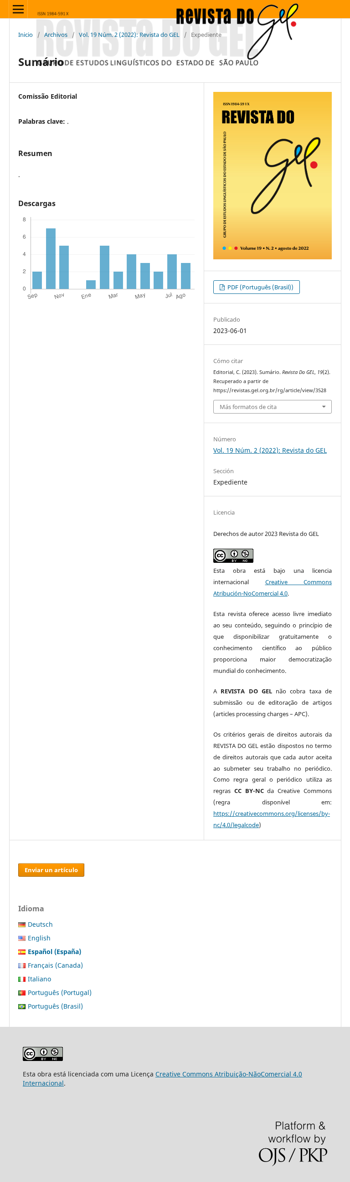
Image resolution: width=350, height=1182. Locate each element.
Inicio (25, 34)
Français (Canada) (55, 965)
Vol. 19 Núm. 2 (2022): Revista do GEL (129, 34)
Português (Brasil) (55, 1006)
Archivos (55, 34)
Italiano (39, 979)
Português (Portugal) (60, 992)
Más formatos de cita (248, 407)
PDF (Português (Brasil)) (259, 287)
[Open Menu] (18, 9)
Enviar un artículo (51, 870)
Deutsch (40, 924)
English (39, 938)
